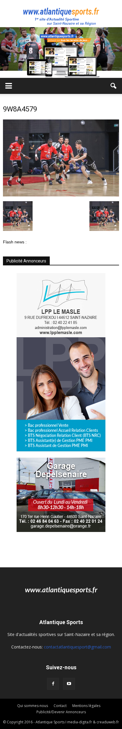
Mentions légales (86, 705)
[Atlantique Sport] (61, 13)
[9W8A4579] (61, 195)
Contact (60, 705)
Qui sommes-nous (32, 705)
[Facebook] (53, 684)
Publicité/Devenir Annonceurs (61, 711)
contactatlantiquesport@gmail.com (77, 647)
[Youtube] (69, 684)
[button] (113, 86)
